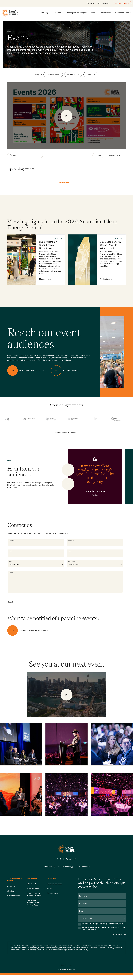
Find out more (45, 279)
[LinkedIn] (64, 859)
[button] (68, 469)
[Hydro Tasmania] (68, 418)
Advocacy (44, 13)
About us (10, 891)
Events (92, 13)
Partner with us (73, 74)
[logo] (10, 12)
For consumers (52, 893)
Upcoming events (53, 74)
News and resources (122, 13)
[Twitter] (67, 859)
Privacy (69, 965)
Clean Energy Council (66, 969)
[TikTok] (75, 859)
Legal (62, 965)
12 (122, 155)
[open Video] (66, 116)
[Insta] (60, 859)
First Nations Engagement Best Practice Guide (33, 902)
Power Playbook (33, 888)
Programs (57, 13)
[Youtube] (71, 859)
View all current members (65, 433)
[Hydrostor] (90, 418)
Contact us (90, 74)
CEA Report (31, 884)
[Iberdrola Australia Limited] (112, 418)
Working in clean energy (76, 13)
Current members (13, 896)
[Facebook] (57, 859)
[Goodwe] (47, 418)
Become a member (122, 3)
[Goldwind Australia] (25, 418)
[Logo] (66, 849)
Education (105, 13)
